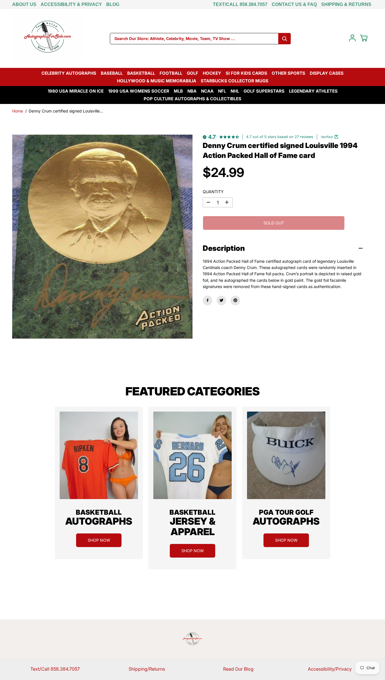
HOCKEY (212, 73)
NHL (235, 91)
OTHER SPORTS (288, 73)
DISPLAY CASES (327, 73)
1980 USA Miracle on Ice (76, 91)
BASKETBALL (141, 73)
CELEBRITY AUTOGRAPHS (68, 73)
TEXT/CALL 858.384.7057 (240, 4)
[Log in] (352, 38)
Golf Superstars (264, 91)
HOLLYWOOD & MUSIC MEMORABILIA (156, 81)
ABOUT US (24, 4)
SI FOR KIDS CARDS (246, 73)
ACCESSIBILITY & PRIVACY (71, 4)
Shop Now (99, 540)
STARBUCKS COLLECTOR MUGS (234, 81)
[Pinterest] (235, 300)
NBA (191, 91)
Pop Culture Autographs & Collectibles (192, 99)
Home (17, 111)
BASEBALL (112, 73)
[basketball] (99, 455)
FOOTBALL (171, 73)
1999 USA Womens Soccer (138, 91)
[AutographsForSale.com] (47, 38)
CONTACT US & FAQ (294, 4)
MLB (178, 91)
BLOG (112, 4)
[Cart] (364, 38)
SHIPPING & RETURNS (346, 4)
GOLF (192, 73)
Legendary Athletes (313, 91)
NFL (222, 91)
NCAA (207, 91)
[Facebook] (207, 300)
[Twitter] (221, 300)
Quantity (213, 191)
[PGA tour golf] (286, 455)
